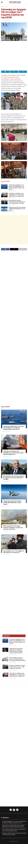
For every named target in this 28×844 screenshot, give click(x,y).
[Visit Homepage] (15, 2)
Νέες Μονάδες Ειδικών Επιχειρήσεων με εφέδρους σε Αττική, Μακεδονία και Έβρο (17, 202)
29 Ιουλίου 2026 (12, 190)
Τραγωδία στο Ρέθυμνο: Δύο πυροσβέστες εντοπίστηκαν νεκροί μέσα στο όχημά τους (16, 195)
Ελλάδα (6, 6)
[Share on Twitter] (14, 72)
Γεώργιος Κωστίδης (15, 79)
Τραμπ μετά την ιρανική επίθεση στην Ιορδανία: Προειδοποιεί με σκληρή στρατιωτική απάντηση (15, 650)
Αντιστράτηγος (5, 79)
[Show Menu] (1, 2)
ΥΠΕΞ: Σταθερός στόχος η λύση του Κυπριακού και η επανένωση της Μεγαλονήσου (17, 659)
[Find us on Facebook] (11, 810)
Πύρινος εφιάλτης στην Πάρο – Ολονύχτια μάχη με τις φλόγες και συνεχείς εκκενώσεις (13, 527)
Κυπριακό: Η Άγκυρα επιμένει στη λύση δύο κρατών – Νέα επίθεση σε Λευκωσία (17, 667)
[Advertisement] (14, 56)
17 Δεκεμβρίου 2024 (5, 20)
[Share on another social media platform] (23, 72)
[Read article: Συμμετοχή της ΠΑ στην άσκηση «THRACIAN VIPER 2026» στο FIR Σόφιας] (4, 209)
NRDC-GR (17, 83)
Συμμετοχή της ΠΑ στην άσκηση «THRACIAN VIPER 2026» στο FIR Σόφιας (17, 209)
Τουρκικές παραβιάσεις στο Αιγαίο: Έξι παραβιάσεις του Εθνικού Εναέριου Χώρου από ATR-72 (16, 187)
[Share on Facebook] (5, 72)
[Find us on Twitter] (14, 810)
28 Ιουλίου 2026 (7, 554)
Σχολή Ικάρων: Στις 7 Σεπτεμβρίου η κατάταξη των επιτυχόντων (13, 551)
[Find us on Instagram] (17, 810)
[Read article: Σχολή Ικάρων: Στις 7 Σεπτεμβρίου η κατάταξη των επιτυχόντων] (14, 543)
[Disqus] (14, 577)
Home (2, 6)
